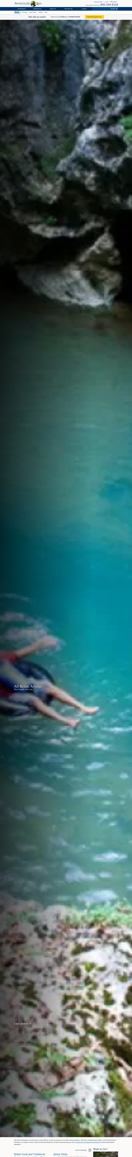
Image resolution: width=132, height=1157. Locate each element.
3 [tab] (66, 1070)
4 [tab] (69, 1070)
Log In (106, 1)
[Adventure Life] (28, 3)
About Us (53, 9)
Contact (84, 9)
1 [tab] (61, 1070)
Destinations (22, 9)
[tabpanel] (66, 578)
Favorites (114, 1)
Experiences (37, 9)
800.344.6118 (109, 4)
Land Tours (32, 12)
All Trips (24, 12)
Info (46, 12)
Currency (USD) (98, 1)
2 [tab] (63, 1070)
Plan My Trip (68, 9)
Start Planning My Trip (94, 17)
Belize (17, 12)
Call (74, 17)
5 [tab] (71, 1070)
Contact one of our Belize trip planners (87, 1142)
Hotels (40, 12)
